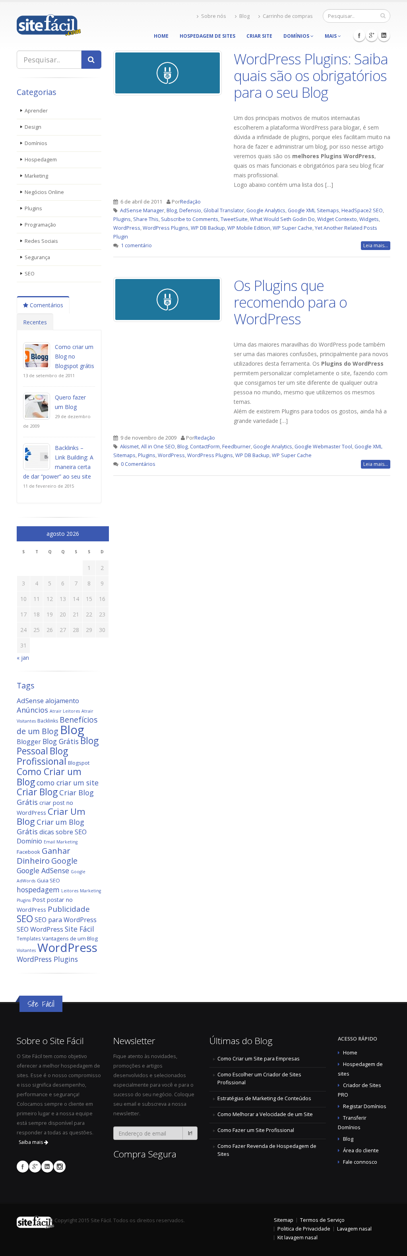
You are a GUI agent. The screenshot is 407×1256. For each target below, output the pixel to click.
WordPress (67, 948)
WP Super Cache (292, 228)
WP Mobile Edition (248, 228)
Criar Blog (37, 792)
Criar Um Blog (51, 816)
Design (33, 127)
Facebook (359, 35)
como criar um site (68, 782)
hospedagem (38, 889)
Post (38, 899)
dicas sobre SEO (63, 832)
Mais (331, 36)
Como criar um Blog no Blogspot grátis (74, 356)
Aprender (36, 110)
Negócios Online (44, 192)
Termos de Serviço (322, 1220)
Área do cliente (361, 1150)
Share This (146, 219)
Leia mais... (375, 245)
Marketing (36, 176)
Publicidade (69, 909)
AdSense (30, 700)
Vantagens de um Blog (70, 938)
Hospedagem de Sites (207, 36)
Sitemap (283, 1220)
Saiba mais (31, 1142)
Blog (244, 16)
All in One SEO (158, 446)
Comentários (45, 305)
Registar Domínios (364, 1106)
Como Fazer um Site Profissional (255, 1130)
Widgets (369, 219)
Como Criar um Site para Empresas (258, 1058)
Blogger (29, 741)
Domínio (29, 841)
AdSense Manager (142, 210)
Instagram (60, 1167)
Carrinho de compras (288, 16)
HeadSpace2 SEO (362, 210)
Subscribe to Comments (189, 219)
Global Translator (224, 210)
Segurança (37, 257)
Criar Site (259, 36)
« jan (23, 657)
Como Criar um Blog (49, 776)
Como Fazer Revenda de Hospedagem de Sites (266, 1150)
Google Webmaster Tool (323, 446)
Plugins (33, 208)
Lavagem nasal (354, 1228)
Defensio (190, 210)
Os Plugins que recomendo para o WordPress (290, 302)
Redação (190, 201)
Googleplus (372, 35)
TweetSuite (234, 219)
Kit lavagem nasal (297, 1237)
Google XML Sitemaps (313, 210)
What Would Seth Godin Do (282, 219)
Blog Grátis (61, 741)
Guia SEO (48, 880)
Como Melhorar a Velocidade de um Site (265, 1114)
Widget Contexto (337, 219)
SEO (30, 273)
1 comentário (136, 245)
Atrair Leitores (65, 711)
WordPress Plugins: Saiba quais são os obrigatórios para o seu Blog (311, 75)
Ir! (190, 1133)
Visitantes (26, 950)
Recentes (35, 322)
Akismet (129, 446)
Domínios (296, 36)
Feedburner (236, 446)
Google (64, 860)
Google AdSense (43, 870)
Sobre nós (213, 16)
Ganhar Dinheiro (43, 855)
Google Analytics (265, 210)
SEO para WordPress (66, 919)
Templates (29, 938)
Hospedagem (41, 159)
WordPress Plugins (47, 959)
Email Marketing (61, 842)
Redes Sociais (41, 241)
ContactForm (205, 446)
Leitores (69, 891)
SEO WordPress (40, 929)
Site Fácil (79, 929)
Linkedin (384, 35)
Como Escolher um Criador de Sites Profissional (259, 1078)
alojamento (62, 700)
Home (161, 36)
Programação (40, 224)
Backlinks (47, 720)
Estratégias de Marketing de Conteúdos (264, 1098)
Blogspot (78, 762)
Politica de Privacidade (303, 1228)
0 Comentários (138, 464)
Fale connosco (360, 1162)
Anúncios (32, 710)
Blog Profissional (42, 756)
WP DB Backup (208, 228)
